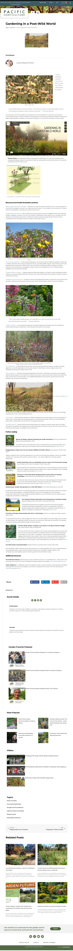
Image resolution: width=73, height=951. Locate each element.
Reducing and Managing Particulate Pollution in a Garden (25, 735)
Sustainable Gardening (13, 817)
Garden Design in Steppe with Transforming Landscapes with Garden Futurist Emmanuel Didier (19, 908)
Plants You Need (12, 800)
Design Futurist (11, 814)
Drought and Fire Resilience (15, 807)
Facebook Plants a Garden (13, 272)
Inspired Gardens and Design (15, 811)
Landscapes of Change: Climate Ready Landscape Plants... (42, 756)
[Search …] (70, 3)
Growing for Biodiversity (14, 804)
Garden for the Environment (14, 279)
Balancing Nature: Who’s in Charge (16, 206)
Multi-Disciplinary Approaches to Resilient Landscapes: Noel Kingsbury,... (46, 766)
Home (7, 27)
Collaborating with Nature (13, 213)
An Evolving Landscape (12, 262)
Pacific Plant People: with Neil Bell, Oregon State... (39, 778)
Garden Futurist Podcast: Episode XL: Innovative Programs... (42, 652)
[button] (34, 582)
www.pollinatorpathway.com (58, 561)
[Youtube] (38, 600)
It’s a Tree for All (10, 366)
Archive (12, 27)
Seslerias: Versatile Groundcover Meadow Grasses (52, 906)
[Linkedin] (41, 600)
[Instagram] (35, 600)
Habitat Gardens (10, 325)
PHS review (60, 446)
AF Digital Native (66, 947)
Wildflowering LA (11, 424)
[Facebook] (32, 600)
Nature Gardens (10, 373)
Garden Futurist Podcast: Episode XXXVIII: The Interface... (42, 688)
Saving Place (9, 417)
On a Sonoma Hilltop (59, 396)
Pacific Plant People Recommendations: (26, 721)
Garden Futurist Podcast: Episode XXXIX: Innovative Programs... (43, 670)
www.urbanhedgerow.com (13, 568)
